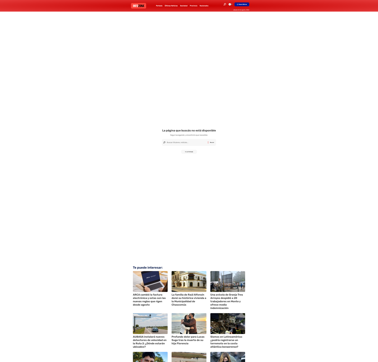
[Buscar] (186, 142)
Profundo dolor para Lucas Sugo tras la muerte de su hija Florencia (188, 340)
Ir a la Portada (189, 151)
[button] (225, 4)
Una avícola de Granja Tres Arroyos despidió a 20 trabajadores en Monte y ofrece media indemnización (226, 301)
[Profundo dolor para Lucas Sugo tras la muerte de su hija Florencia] (189, 323)
